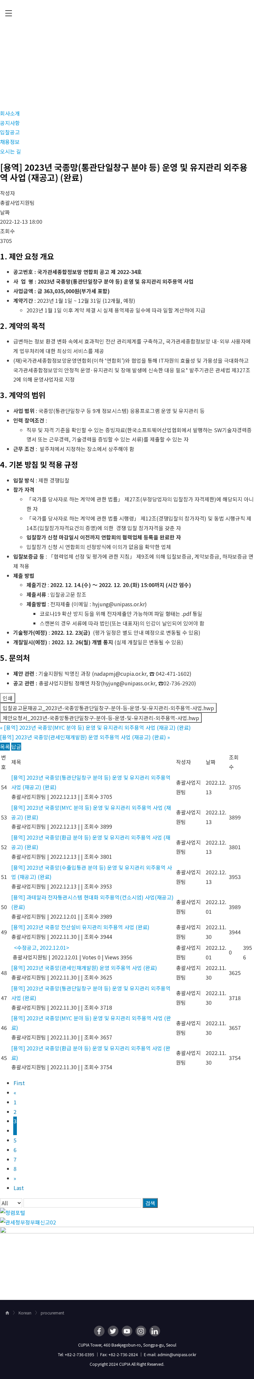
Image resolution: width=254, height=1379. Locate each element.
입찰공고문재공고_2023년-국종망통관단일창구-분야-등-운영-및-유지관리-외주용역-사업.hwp (108, 708)
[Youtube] (127, 1331)
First (19, 1083)
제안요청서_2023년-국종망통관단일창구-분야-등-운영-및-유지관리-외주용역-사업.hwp (101, 718)
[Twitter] (113, 1331)
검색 (150, 1203)
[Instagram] (141, 1331)
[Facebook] (99, 1331)
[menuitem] (8, 13)
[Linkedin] (154, 1331)
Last (19, 1188)
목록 (5, 747)
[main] (127, 663)
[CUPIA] (127, 13)
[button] (10, 113)
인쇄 (8, 698)
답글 (16, 747)
